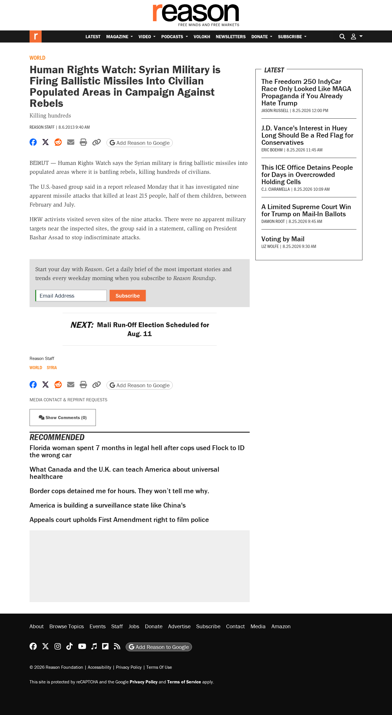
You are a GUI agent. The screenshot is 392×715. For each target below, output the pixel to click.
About (37, 626)
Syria (52, 367)
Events (98, 626)
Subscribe (290, 36)
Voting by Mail (282, 238)
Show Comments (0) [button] (65, 417)
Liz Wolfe (270, 246)
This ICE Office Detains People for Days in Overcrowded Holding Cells (307, 174)
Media (258, 626)
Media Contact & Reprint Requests (68, 399)
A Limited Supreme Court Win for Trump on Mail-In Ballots (306, 210)
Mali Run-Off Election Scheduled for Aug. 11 (139, 329)
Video (145, 36)
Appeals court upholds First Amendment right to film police (119, 519)
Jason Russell (274, 110)
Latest (93, 36)
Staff (117, 626)
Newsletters (231, 36)
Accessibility (99, 667)
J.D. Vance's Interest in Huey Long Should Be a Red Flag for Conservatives (307, 135)
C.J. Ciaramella (275, 189)
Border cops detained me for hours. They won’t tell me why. (119, 490)
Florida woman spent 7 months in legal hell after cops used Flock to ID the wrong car (137, 451)
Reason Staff (42, 127)
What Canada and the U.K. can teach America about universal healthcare (124, 473)
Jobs (134, 626)
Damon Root (273, 221)
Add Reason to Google (142, 142)
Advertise (179, 626)
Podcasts (172, 36)
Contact (235, 626)
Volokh (202, 36)
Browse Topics (66, 626)
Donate (260, 36)
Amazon (281, 626)
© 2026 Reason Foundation (56, 667)
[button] (356, 36)
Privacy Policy (129, 667)
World (37, 57)
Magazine (117, 36)
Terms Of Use (159, 667)
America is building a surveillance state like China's (108, 505)
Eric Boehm (272, 150)
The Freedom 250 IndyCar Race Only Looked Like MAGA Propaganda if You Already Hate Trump (306, 92)
